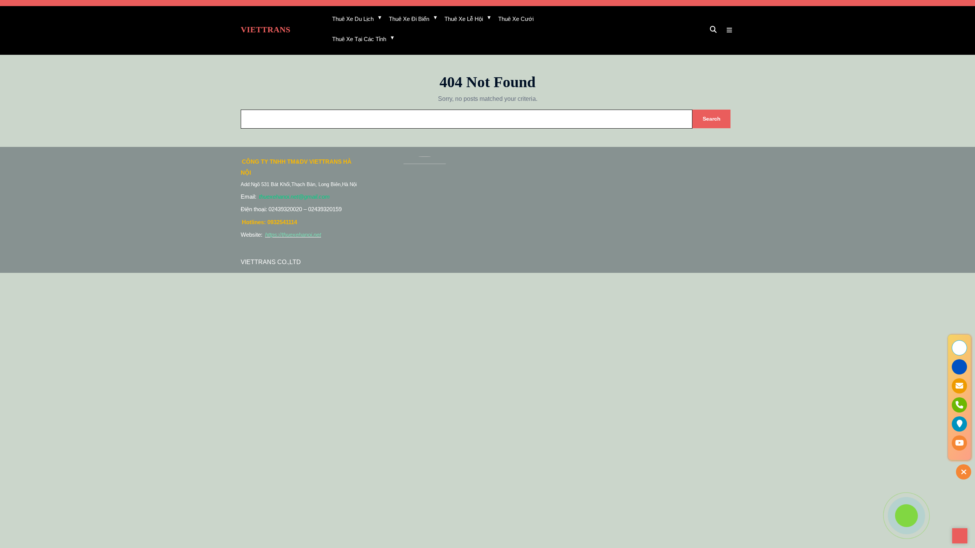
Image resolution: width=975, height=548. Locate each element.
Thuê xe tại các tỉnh (359, 39)
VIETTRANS (265, 29)
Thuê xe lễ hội (463, 19)
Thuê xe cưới (516, 19)
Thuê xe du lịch (353, 19)
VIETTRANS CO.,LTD (271, 262)
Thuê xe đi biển (409, 19)
